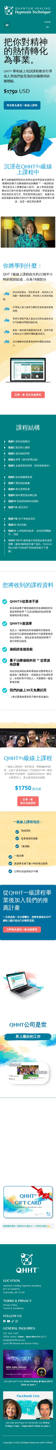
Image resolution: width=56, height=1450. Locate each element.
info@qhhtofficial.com (14, 1340)
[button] (6, 24)
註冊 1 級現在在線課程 (28, 801)
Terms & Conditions (13, 1308)
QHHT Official (46, 1442)
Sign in (48, 25)
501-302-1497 (10, 1333)
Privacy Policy (10, 1305)
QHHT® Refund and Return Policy (20, 1343)
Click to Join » (28, 1384)
